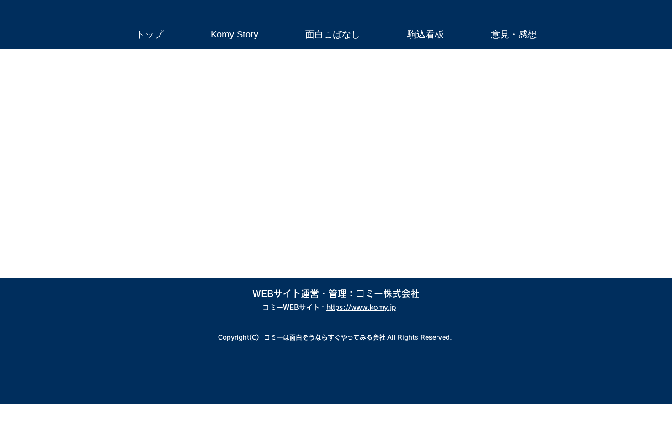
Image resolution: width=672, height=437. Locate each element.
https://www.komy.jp (361, 307)
